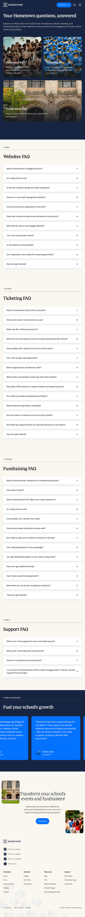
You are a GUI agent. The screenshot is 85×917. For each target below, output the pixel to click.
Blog (45, 876)
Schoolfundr (28, 884)
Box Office (27, 880)
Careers (5, 892)
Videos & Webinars (50, 884)
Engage (26, 876)
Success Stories (8, 884)
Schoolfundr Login (70, 880)
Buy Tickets (68, 876)
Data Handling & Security (52, 892)
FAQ (45, 880)
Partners (6, 888)
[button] (79, 5)
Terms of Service (18, 908)
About (5, 876)
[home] (13, 5)
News (5, 880)
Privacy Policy (7, 908)
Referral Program (49, 888)
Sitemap (28, 908)
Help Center (68, 884)
